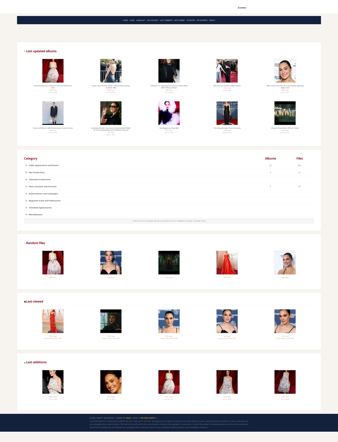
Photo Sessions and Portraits (43, 183)
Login (132, 20)
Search (212, 20)
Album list (140, 20)
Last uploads (152, 20)
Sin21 (128, 411)
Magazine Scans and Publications (45, 196)
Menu (243, 7)
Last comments (166, 20)
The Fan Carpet (148, 411)
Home (125, 20)
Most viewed (179, 20)
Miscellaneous (35, 209)
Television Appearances (40, 203)
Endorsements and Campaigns (43, 190)
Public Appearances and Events (44, 164)
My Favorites (202, 20)
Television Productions (40, 177)
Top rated (191, 20)
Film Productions (37, 170)
